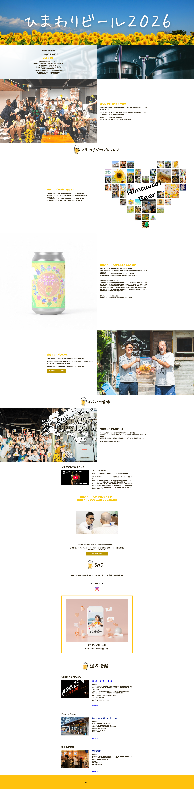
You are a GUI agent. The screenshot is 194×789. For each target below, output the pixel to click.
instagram (95, 705)
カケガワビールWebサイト (56, 370)
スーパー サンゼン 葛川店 (102, 681)
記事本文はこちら (97, 553)
